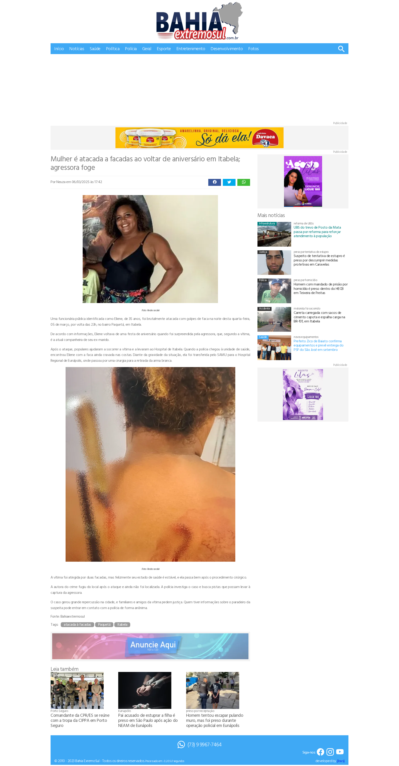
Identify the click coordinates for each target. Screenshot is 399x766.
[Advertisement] (199, 88)
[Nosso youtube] (340, 752)
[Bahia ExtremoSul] (199, 21)
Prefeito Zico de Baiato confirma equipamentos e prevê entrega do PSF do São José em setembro (318, 345)
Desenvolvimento (227, 48)
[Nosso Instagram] (330, 752)
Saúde (95, 48)
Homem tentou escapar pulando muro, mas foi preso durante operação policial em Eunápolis (214, 720)
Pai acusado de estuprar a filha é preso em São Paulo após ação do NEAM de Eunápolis (148, 720)
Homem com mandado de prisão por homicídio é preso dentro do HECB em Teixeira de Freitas (321, 288)
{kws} (341, 760)
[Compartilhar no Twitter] (229, 182)
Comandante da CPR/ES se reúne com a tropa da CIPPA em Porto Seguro (80, 720)
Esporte (164, 48)
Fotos (253, 48)
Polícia (131, 48)
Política (112, 48)
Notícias (76, 48)
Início (59, 48)
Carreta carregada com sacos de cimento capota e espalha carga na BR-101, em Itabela (319, 317)
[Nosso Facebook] (320, 752)
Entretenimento (190, 48)
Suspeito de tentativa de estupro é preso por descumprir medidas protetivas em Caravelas (319, 260)
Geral (146, 48)
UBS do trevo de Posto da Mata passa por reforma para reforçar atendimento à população (317, 231)
